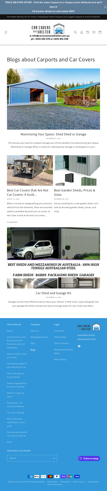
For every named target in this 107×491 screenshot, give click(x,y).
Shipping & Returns (39, 337)
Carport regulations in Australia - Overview (17, 385)
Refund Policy (60, 359)
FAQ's (33, 343)
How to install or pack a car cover (17, 356)
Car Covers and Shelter (22, 482)
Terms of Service (61, 343)
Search (10, 331)
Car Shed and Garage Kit (53, 293)
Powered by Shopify (38, 482)
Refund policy (52, 482)
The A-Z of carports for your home (15, 375)
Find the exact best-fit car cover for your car (17, 365)
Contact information (54, 484)
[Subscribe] (54, 458)
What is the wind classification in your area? (16, 422)
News (9, 442)
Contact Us (59, 331)
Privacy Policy (60, 337)
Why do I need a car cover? (16, 395)
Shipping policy (93, 482)
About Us (35, 331)
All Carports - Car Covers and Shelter (15, 405)
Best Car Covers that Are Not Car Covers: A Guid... (27, 192)
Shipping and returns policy (63, 351)
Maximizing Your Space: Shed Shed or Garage (53, 134)
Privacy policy (65, 482)
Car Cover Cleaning (15, 412)
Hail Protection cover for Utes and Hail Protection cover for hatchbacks (16, 342)
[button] (6, 32)
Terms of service (79, 482)
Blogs (33, 349)
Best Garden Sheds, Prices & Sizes (74, 192)
